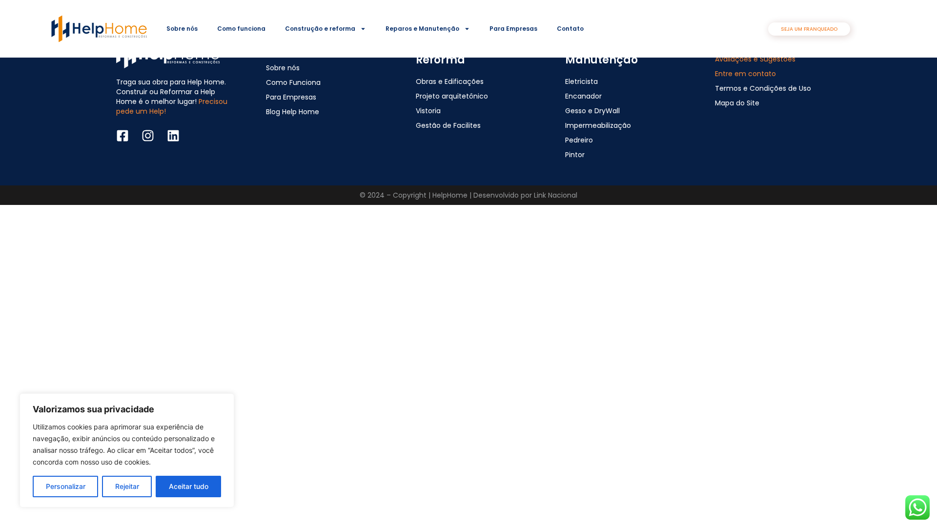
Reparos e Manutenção (422, 28)
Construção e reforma (320, 28)
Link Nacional (555, 195)
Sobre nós (182, 28)
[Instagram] (148, 135)
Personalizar (65, 486)
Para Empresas (513, 28)
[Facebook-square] (122, 135)
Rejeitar (127, 486)
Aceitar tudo (188, 486)
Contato (570, 28)
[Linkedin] (173, 135)
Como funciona (241, 28)
